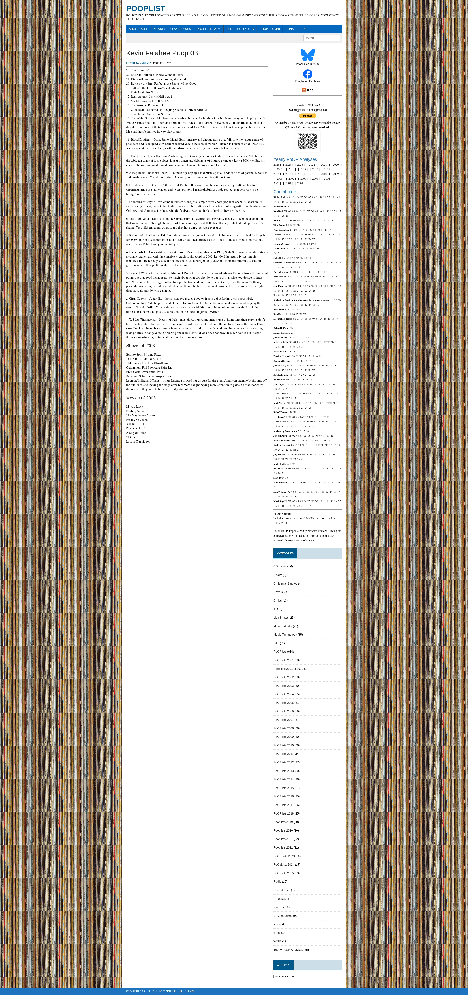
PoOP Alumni (270, 29)
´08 (313, 197)
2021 (324, 164)
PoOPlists (279, 651)
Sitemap (190, 991)
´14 (336, 197)
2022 (312, 164)
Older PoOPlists (240, 29)
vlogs (276, 932)
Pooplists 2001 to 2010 (288, 668)
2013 (288, 174)
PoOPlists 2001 (283, 660)
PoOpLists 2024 (283, 864)
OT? (276, 643)
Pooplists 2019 (283, 822)
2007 (291, 178)
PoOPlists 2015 (283, 788)
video (277, 924)
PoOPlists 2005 (283, 702)
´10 (320, 197)
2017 (303, 169)
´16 (275, 201)
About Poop (138, 29)
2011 (312, 174)
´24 (305, 201)
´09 (317, 197)
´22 (298, 201)
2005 (315, 178)
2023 (300, 164)
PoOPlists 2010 (283, 745)
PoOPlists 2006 (283, 711)
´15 (340, 197)
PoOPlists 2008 (283, 728)
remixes (278, 907)
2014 (276, 174)
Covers (278, 592)
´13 (332, 197)
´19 (286, 201)
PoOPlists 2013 (283, 771)
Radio (277, 881)
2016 (315, 169)
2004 (327, 178)
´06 (305, 197)
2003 (276, 183)
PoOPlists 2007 (283, 719)
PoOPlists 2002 (283, 677)
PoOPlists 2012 (283, 762)
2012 (300, 174)
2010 (324, 174)
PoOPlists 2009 (283, 736)
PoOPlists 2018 (283, 813)
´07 (309, 197)
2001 (300, 183)
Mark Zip (145, 63)
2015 (327, 169)
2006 (303, 178)
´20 (290, 201)
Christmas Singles (285, 583)
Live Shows (281, 617)
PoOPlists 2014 (283, 779)
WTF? (277, 941)
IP (274, 609)
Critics (277, 600)
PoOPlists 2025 (209, 29)
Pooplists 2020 (283, 830)
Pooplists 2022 (283, 847)
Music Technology (285, 634)
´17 (279, 201)
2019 (279, 169)
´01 (285, 211)
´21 (294, 201)
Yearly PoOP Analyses (172, 29)
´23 (302, 201)
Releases (279, 898)
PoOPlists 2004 (283, 694)
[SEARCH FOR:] (321, 37)
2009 (336, 174)
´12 (328, 197)
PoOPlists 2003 (283, 685)
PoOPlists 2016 (283, 796)
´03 (294, 197)
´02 (290, 197)
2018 (291, 169)
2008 (279, 178)
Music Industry (282, 626)
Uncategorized (282, 915)
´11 (324, 197)
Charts (277, 575)
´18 (282, 201)
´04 (297, 197)
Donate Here (296, 29)
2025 (276, 164)
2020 (336, 164)
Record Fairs (281, 890)
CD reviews (281, 566)
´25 (309, 201)
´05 (301, 197)
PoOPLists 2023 (284, 856)
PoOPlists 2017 (283, 805)
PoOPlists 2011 (283, 753)
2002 (288, 183)
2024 (288, 164)
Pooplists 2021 (283, 839)
